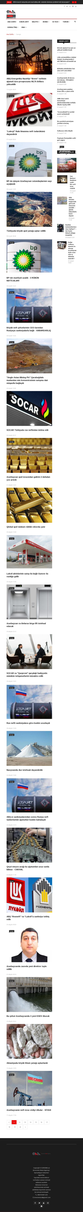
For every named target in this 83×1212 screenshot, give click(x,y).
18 (9, 1129)
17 (47, 1124)
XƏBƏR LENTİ (24, 24)
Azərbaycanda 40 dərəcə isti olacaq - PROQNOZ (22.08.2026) (65, 82)
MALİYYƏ (35, 24)
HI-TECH (55, 24)
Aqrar (61, 149)
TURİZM (66, 24)
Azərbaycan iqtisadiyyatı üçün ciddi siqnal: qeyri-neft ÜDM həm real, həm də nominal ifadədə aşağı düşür (40, 4)
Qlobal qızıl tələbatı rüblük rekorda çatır (26, 529)
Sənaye (18, 37)
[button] (73, 2)
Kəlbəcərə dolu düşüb (65, 133)
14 (30, 1124)
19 (14, 1129)
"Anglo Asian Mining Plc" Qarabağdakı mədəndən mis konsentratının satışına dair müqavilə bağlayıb (27, 383)
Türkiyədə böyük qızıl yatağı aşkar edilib (26, 233)
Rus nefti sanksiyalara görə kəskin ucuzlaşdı (28, 725)
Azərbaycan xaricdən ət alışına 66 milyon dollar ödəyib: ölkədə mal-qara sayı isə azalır (66, 161)
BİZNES (45, 24)
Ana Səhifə (10, 37)
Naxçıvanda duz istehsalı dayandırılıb (25, 772)
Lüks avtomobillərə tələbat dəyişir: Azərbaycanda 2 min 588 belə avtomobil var (66, 61)
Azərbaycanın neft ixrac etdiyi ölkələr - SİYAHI (29, 1112)
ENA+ (24, 30)
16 (41, 1124)
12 (19, 1124)
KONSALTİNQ (12, 30)
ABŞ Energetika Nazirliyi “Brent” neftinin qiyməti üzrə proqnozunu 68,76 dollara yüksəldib (26, 84)
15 (36, 1124)
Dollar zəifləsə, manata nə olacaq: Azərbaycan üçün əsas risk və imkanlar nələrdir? (72, 253)
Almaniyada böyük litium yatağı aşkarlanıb (27, 1065)
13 (25, 1124)
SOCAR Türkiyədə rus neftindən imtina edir (28, 432)
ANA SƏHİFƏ (11, 24)
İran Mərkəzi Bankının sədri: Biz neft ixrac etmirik (73, 185)
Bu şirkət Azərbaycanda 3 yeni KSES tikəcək (28, 1018)
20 (20, 1129)
